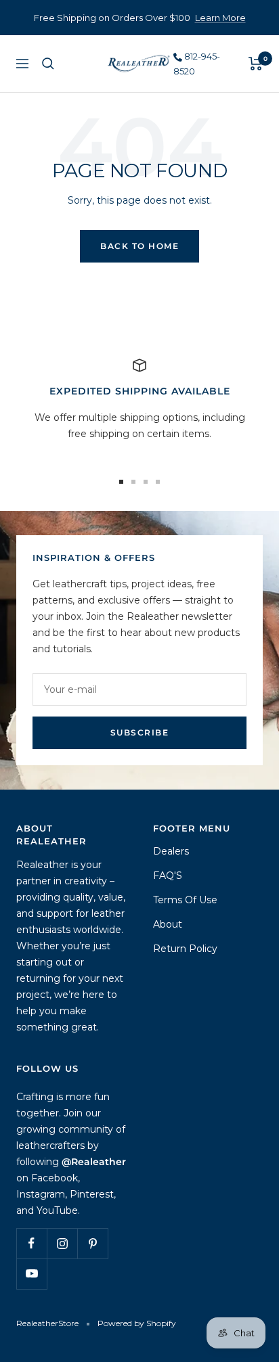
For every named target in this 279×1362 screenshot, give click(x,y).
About (167, 924)
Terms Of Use (185, 900)
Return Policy (185, 949)
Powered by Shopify (137, 1323)
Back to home (139, 246)
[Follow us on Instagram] (62, 1243)
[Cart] (256, 63)
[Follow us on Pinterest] (92, 1243)
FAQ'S (167, 875)
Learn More (220, 17)
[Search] (48, 64)
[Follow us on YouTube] (31, 1273)
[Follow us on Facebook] (31, 1243)
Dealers (171, 851)
